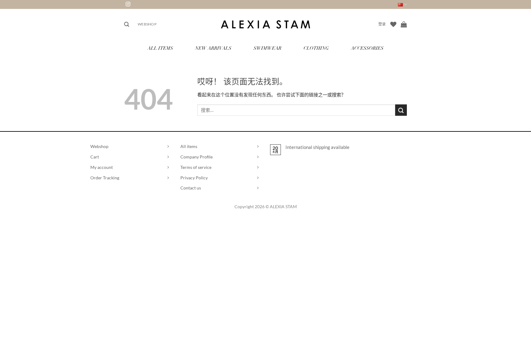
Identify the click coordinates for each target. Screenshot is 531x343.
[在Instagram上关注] (128, 4)
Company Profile (196, 156)
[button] (126, 24)
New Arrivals (213, 48)
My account (101, 167)
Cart (94, 156)
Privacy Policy (194, 177)
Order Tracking (104, 177)
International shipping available (317, 147)
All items (188, 146)
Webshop (147, 24)
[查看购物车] (404, 24)
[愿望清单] (393, 24)
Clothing (316, 48)
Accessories (367, 48)
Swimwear (267, 48)
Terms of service (195, 167)
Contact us (190, 187)
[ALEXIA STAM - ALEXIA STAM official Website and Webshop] (265, 24)
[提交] (401, 110)
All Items (160, 48)
